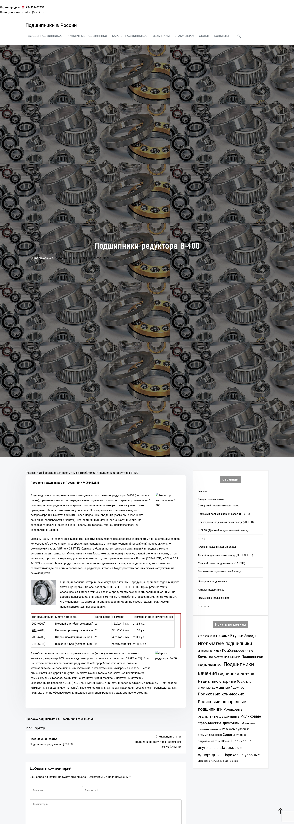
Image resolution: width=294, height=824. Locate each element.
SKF (215, 636)
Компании (205, 657)
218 (34, 644)
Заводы (250, 636)
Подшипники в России (51, 25)
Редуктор (39, 728)
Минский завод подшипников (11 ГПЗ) (221, 563)
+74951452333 (90, 482)
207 (34, 623)
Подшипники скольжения (236, 674)
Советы (229, 735)
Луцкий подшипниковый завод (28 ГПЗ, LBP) (225, 555)
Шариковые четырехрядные (213, 761)
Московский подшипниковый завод (219, 571)
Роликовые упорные (235, 729)
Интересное (205, 650)
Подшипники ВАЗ (210, 665)
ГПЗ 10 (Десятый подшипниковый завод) (223, 530)
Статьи (204, 35)
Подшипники (252, 657)
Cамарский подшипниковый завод (218, 505)
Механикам (161, 35)
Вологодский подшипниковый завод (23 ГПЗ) (226, 522)
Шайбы (225, 741)
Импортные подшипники (87, 35)
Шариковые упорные (241, 755)
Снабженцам (184, 35)
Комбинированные (237, 651)
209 (34, 637)
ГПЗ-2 (201, 538)
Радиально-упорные (217, 681)
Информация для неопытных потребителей (83, 258)
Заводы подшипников (45, 35)
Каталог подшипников (129, 35)
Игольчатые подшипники (225, 643)
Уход (217, 741)
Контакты (221, 35)
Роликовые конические (221, 694)
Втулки (236, 635)
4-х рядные (205, 636)
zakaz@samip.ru (34, 12)
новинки (233, 761)
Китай (217, 650)
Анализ (223, 636)
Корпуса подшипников (227, 657)
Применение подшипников (214, 597)
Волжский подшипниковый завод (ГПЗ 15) (224, 513)
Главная (202, 491)
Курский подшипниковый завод (217, 546)
